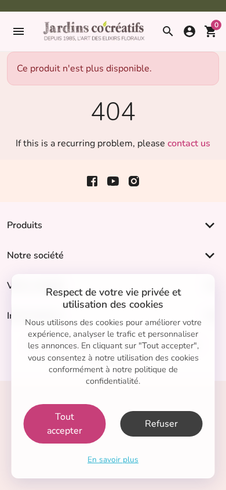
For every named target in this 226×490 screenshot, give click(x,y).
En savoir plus (113, 459)
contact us (188, 143)
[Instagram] (134, 181)
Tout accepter (64, 423)
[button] (17, 31)
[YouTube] (113, 181)
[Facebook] (92, 181)
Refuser (161, 423)
